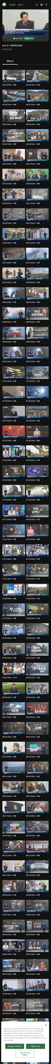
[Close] (46, 1025)
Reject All (35, 1046)
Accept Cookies (14, 1046)
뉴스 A (5, 45)
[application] (25, 22)
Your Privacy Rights (25, 1053)
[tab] (10, 61)
